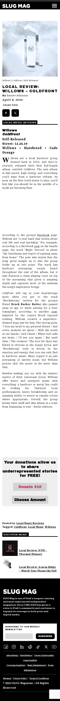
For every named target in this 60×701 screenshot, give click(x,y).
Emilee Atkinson (17, 95)
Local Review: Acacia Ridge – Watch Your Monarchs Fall (37, 568)
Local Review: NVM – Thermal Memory (33, 552)
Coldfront (20, 526)
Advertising (12, 655)
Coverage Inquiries (15, 665)
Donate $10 (30, 487)
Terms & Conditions (39, 678)
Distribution (26, 655)
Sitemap (7, 678)
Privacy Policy (20, 678)
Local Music (36, 526)
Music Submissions (36, 665)
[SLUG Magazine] (16, 5)
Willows (50, 526)
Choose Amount (30, 500)
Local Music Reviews (30, 523)
